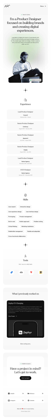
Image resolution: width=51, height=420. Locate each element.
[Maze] (14, 272)
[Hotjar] (44, 272)
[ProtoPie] (24, 272)
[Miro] (34, 272)
